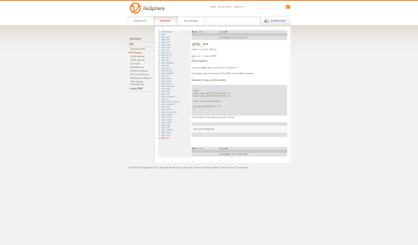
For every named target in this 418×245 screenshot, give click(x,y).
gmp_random (167, 115)
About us (239, 7)
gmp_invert (166, 81)
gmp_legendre (167, 86)
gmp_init (165, 76)
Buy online (191, 20)
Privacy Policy (211, 167)
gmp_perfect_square (170, 102)
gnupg (222, 31)
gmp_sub (165, 135)
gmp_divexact (167, 63)
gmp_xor (165, 138)
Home (213, 7)
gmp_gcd (165, 68)
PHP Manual (135, 52)
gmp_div (165, 60)
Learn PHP (136, 88)
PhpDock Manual (139, 70)
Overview (135, 38)
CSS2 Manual (137, 56)
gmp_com (165, 50)
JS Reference (137, 67)
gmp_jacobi (166, 84)
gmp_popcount (168, 104)
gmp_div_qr (166, 55)
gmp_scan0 (166, 117)
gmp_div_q (166, 52)
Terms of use (227, 167)
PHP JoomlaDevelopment (137, 82)
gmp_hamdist (167, 73)
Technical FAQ (137, 49)
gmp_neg (165, 94)
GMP (163, 34)
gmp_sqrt (165, 128)
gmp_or (164, 99)
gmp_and (165, 42)
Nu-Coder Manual (139, 74)
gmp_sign (165, 125)
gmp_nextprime (168, 96)
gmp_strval (166, 133)
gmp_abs (165, 37)
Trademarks (242, 167)
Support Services (165, 20)
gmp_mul (165, 91)
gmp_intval (166, 78)
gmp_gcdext (166, 70)
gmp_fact (165, 65)
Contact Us (186, 167)
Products (140, 20)
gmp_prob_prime (169, 112)
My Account (225, 7)
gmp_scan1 (166, 120)
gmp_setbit (166, 122)
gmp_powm (166, 109)
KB (131, 44)
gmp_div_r (166, 58)
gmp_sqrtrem (167, 130)
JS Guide (135, 63)
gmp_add (165, 39)
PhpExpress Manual (140, 78)
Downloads (274, 20)
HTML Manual (137, 60)
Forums (198, 167)
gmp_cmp (165, 47)
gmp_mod (165, 89)
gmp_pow (165, 107)
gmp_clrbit (166, 45)
